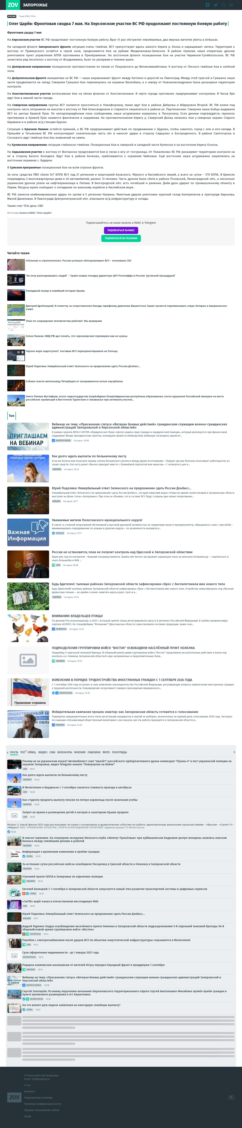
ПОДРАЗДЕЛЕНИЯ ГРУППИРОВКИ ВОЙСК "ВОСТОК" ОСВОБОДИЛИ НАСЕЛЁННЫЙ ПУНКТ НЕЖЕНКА (123, 648)
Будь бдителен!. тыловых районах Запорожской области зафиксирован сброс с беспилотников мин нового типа (138, 584)
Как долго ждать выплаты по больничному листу (89, 456)
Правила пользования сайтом (41, 1110)
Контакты (29, 1091)
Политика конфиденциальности (42, 1103)
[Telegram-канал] (215, 5)
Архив (27, 1116)
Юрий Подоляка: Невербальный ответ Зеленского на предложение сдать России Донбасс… (121, 488)
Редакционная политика (38, 1097)
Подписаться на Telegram (121, 238)
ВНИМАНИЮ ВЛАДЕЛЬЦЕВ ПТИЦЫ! (77, 616)
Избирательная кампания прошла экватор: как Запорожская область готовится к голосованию (125, 712)
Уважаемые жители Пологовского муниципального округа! (97, 520)
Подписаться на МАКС (121, 230)
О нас (27, 1085)
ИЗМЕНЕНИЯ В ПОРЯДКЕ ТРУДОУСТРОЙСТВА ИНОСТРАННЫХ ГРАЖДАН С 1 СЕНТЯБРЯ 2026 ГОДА (122, 680)
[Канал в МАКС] (207, 5)
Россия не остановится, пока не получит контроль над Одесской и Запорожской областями (122, 552)
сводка (28, 32)
